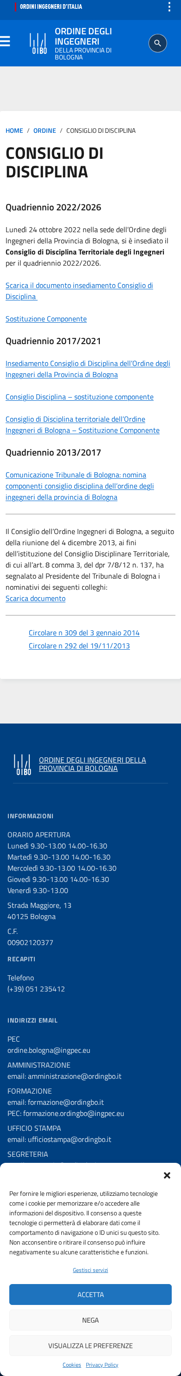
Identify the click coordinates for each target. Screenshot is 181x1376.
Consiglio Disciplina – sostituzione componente (80, 396)
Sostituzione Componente (46, 318)
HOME (14, 130)
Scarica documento (35, 598)
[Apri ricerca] (158, 43)
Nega (90, 1320)
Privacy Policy (102, 1365)
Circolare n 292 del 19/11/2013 (79, 645)
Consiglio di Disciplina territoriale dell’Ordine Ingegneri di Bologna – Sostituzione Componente (83, 424)
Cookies (72, 1365)
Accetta (91, 1294)
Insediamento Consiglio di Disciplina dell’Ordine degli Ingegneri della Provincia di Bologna (88, 369)
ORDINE (44, 130)
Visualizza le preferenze (90, 1345)
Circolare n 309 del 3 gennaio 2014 (84, 632)
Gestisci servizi (90, 1269)
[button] (167, 1174)
